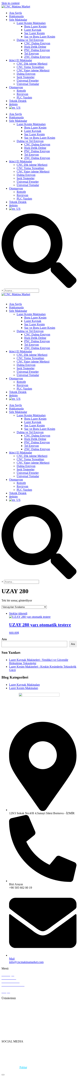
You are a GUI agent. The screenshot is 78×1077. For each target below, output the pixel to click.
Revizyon (22, 94)
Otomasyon (16, 87)
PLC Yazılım (24, 97)
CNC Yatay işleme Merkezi (33, 70)
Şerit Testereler (25, 77)
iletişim (13, 104)
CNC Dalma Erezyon (37, 43)
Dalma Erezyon (26, 73)
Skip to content (11, 3)
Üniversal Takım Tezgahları (18, 1011)
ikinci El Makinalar (20, 60)
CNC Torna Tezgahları (30, 67)
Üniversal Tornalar (28, 84)
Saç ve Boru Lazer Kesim (39, 36)
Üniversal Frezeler (28, 80)
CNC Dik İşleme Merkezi (17, 1014)
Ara (4, 639)
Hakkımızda (16, 16)
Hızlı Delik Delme (35, 46)
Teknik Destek (18, 100)
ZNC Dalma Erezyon (37, 56)
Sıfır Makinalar (18, 19)
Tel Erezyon (31, 53)
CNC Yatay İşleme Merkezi (18, 1021)
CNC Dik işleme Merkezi (32, 63)
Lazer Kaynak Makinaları (24, 684)
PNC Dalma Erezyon (37, 50)
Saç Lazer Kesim (34, 33)
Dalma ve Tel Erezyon (30, 40)
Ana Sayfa (15, 12)
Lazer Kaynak (32, 29)
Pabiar (23, 1067)
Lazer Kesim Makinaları (31, 23)
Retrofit (21, 90)
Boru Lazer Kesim (35, 26)
